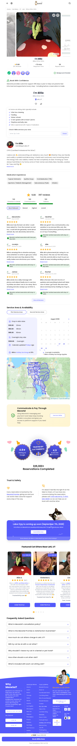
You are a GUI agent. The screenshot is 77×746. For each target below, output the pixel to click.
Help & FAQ (42, 709)
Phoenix (29, 719)
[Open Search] (70, 3)
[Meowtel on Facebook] (65, 709)
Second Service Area (37, 312)
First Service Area (17, 312)
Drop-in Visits (43, 717)
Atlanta (29, 687)
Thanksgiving (42, 730)
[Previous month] (41, 319)
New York (29, 711)
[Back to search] (7, 3)
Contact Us (56, 706)
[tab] (34, 612)
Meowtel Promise (13, 494)
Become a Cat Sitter (61, 701)
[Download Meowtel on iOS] (65, 718)
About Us (41, 690)
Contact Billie (57, 415)
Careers (41, 703)
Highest (34, 208)
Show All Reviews (38, 300)
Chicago (29, 695)
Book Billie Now (38, 532)
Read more (10, 234)
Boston (28, 692)
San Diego (29, 725)
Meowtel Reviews (43, 701)
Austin (28, 690)
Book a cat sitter (14, 711)
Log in (13, 720)
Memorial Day (43, 725)
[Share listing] (53, 15)
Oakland (29, 714)
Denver (28, 700)
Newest (25, 208)
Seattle (28, 730)
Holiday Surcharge (22, 352)
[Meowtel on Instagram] (69, 709)
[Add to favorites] (57, 15)
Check (65, 133)
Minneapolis (30, 709)
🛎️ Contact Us (57, 722)
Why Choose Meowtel (45, 698)
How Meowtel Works (44, 692)
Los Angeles (30, 706)
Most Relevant (13, 208)
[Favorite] (36, 104)
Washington (30, 733)
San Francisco (30, 728)
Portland (29, 722)
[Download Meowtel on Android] (69, 718)
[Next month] (69, 319)
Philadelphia (30, 717)
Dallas (28, 698)
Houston (29, 703)
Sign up (14, 725)
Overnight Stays (43, 720)
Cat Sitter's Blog (43, 712)
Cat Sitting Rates (43, 695)
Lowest (43, 208)
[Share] (41, 104)
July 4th (41, 727)
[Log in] (12, 3)
